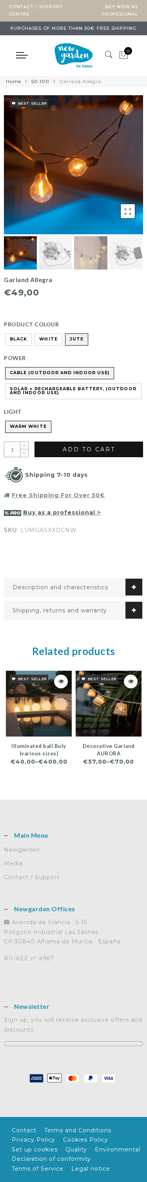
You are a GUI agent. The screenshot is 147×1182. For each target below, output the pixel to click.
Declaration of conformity (51, 1158)
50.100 (40, 81)
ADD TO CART (89, 449)
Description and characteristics (60, 587)
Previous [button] (18, 169)
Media (13, 863)
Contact (24, 1130)
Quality (76, 1149)
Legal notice (90, 1168)
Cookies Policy (85, 1139)
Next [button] (118, 169)
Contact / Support (32, 877)
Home (13, 81)
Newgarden (22, 849)
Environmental (117, 1149)
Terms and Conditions (77, 1130)
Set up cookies (35, 1149)
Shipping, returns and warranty (60, 610)
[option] (73, 164)
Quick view (61, 681)
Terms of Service (38, 1168)
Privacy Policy (33, 1139)
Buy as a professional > (62, 512)
